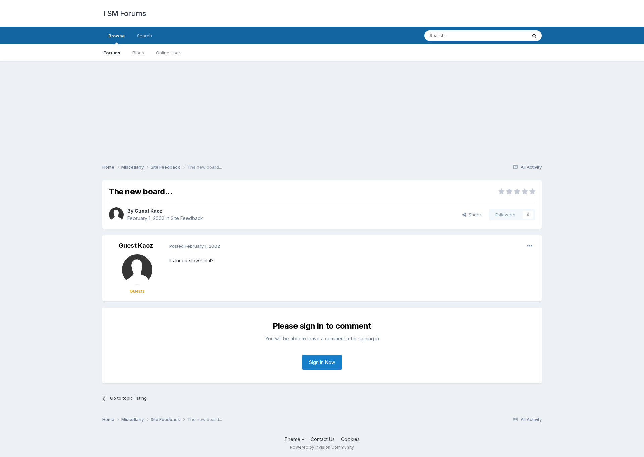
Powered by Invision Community (322, 447)
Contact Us (323, 439)
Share (473, 214)
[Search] (534, 35)
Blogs (138, 52)
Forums (111, 52)
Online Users (169, 52)
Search (144, 35)
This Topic (507, 35)
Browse (116, 35)
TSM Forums (124, 13)
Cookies (350, 439)
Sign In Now (322, 362)
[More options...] (529, 246)
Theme (293, 439)
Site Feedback (187, 218)
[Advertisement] (322, 108)
